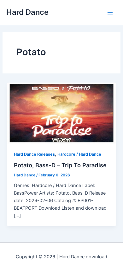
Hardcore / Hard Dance (79, 154)
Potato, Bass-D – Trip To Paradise (60, 165)
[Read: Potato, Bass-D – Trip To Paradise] (61, 113)
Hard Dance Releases (34, 154)
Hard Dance (27, 12)
